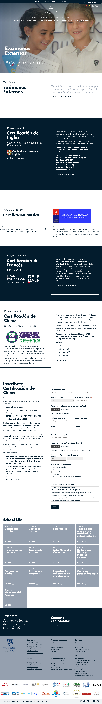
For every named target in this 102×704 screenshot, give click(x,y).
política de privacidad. (70, 484)
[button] (19, 20)
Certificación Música (11, 99)
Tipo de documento (58, 397)
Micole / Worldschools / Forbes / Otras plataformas (67, 476)
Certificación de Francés (13, 102)
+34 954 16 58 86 (32, 667)
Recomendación (57, 472)
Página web (56, 474)
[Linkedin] (94, 701)
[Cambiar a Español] (89, 5)
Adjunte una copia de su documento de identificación (69, 406)
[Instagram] (81, 701)
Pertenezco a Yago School (60, 467)
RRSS (54, 469)
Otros (54, 479)
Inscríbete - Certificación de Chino (17, 108)
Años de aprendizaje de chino (61, 435)
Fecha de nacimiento (58, 418)
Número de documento (83, 397)
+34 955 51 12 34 (32, 651)
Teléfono (78, 426)
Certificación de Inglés (12, 96)
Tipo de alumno (73, 455)
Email (53, 426)
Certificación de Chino (12, 105)
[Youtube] (98, 701)
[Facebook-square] (88, 701)
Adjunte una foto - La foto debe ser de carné (67, 443)
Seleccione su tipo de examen (58, 455)
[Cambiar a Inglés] (86, 5)
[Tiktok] (84, 701)
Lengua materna (81, 418)
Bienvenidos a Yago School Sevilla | (51, 1)
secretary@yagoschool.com (35, 653)
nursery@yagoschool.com (34, 669)
